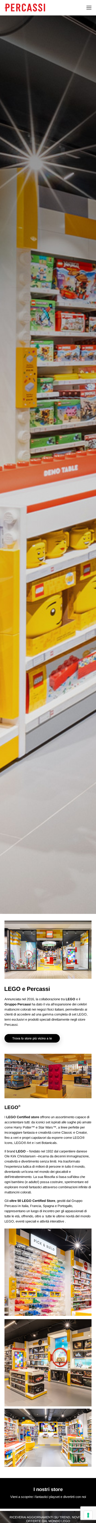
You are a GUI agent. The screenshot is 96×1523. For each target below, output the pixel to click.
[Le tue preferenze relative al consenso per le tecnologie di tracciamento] (88, 1515)
